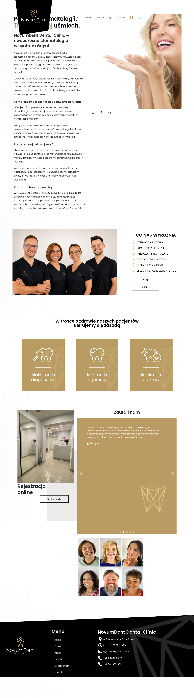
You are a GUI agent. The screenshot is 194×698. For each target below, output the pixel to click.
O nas (60, 17)
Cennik (87, 17)
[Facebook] (131, 17)
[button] (81, 473)
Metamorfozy (104, 17)
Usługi (72, 17)
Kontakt (121, 17)
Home (57, 639)
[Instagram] (138, 17)
